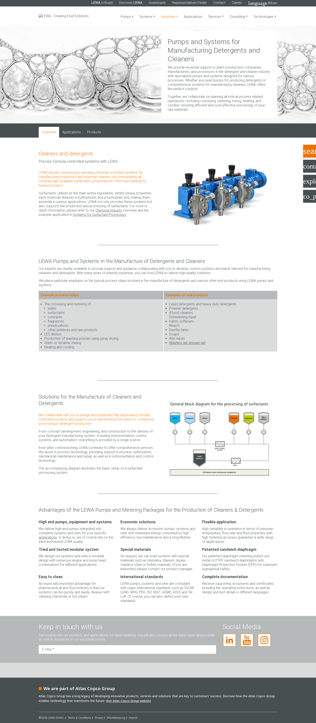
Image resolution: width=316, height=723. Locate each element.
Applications (193, 17)
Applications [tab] (71, 132)
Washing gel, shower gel (187, 343)
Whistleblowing (116, 717)
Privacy (99, 717)
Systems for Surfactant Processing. (99, 215)
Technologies (264, 17)
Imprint (133, 717)
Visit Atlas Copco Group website (128, 701)
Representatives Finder (189, 3)
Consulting (238, 17)
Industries (168, 17)
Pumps (126, 17)
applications (48, 537)
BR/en (262, 3)
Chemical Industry (108, 210)
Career (237, 3)
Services (215, 17)
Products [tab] (94, 132)
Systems (146, 17)
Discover (130, 3)
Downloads (157, 3)
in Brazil (102, 3)
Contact (219, 3)
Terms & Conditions (79, 717)
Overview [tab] (49, 132)
